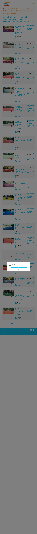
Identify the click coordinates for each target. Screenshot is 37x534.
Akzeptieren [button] (18, 267)
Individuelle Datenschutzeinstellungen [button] (18, 268)
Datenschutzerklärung (18, 269)
